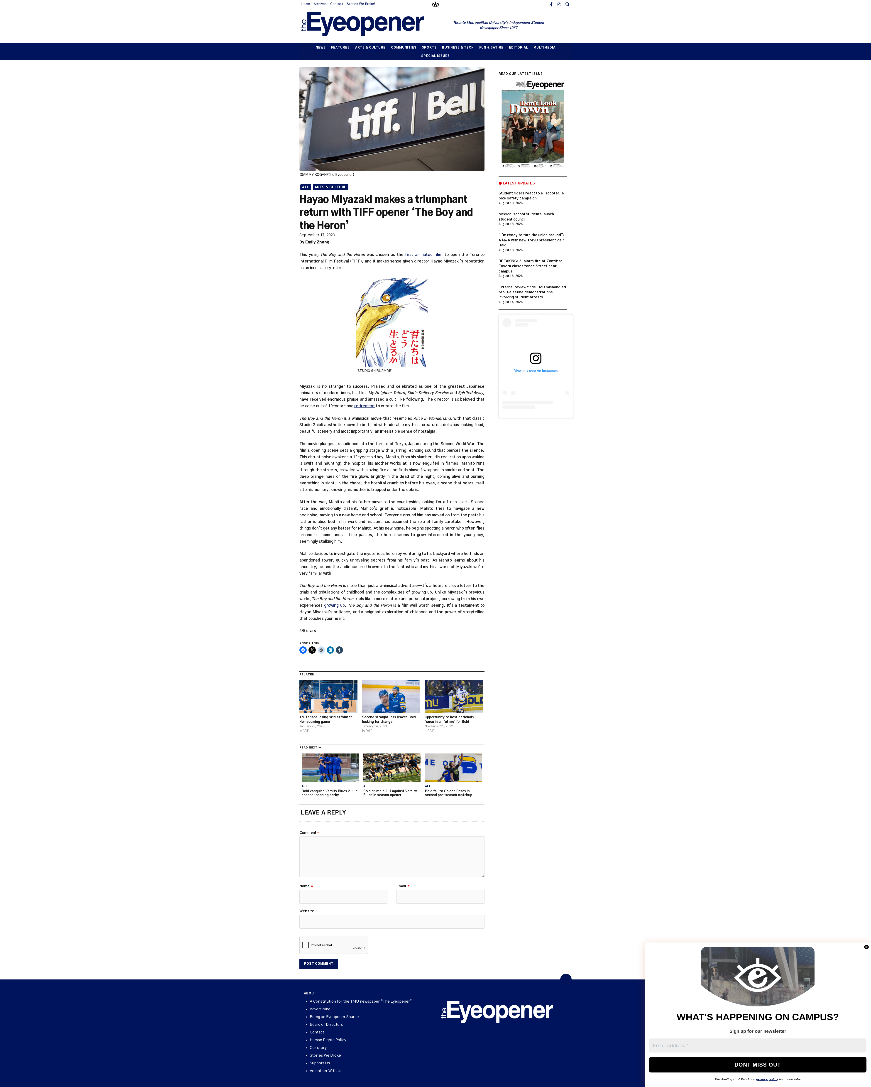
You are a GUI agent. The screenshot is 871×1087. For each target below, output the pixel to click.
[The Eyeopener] (371, 25)
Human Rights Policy (328, 1040)
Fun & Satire (491, 47)
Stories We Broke (325, 1055)
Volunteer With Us (326, 1071)
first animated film (424, 255)
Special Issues (435, 56)
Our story (318, 1048)
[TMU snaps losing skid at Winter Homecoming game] (328, 696)
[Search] (567, 4)
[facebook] (551, 4)
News (321, 47)
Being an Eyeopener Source (334, 1017)
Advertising (320, 1009)
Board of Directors (326, 1024)
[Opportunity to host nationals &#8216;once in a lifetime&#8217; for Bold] (454, 696)
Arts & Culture (370, 47)
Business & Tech (458, 47)
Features (340, 47)
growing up (334, 605)
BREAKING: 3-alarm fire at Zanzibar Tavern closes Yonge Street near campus (530, 266)
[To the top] (566, 979)
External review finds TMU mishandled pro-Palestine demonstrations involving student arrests (532, 292)
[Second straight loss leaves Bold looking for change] (391, 696)
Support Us (320, 1063)
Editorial (518, 47)
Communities (403, 47)
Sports (429, 47)
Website (306, 911)
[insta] (559, 4)
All (305, 187)
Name (306, 886)
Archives (320, 4)
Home (305, 4)
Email (403, 886)
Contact (336, 4)
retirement (364, 406)
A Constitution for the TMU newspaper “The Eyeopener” (361, 1001)
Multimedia (544, 47)
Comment (309, 832)
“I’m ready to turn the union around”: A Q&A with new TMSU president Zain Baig (532, 240)
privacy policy (767, 1079)
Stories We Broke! (361, 4)
